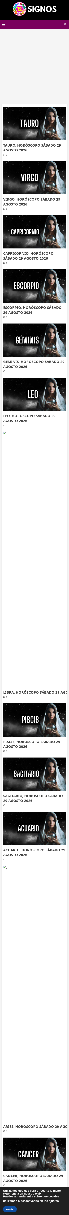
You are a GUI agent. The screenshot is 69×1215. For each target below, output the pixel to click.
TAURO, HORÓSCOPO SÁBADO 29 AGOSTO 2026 (32, 147)
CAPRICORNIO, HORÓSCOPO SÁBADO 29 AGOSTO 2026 (28, 256)
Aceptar (10, 1209)
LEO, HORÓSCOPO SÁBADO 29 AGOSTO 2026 (29, 418)
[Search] (65, 24)
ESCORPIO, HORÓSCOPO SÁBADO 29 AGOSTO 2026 (32, 310)
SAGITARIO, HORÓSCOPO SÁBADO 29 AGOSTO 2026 (33, 798)
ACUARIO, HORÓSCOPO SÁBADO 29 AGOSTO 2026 (34, 852)
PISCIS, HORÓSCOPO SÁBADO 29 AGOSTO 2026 (31, 744)
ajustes (54, 1201)
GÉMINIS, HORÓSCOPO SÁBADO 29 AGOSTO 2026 (34, 364)
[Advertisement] (34, 64)
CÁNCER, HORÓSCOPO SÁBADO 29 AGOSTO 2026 (33, 1178)
